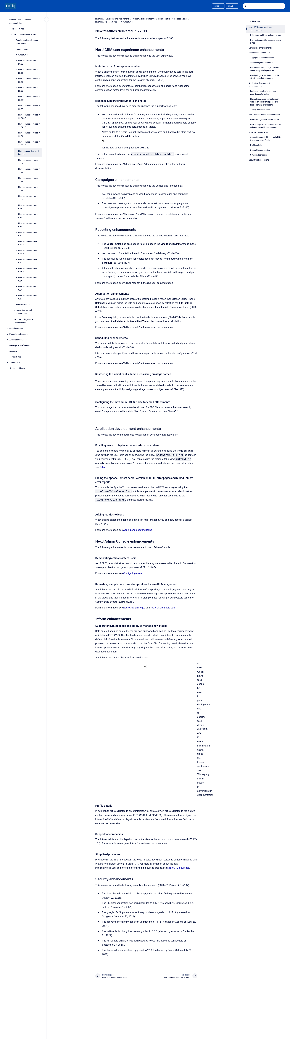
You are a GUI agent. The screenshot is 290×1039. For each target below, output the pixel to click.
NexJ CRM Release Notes (25, 34)
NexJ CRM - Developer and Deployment (112, 19)
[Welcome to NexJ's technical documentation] (7, 20)
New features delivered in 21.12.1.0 (29, 179)
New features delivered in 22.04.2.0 (29, 125)
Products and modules (19, 334)
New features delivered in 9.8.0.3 (29, 270)
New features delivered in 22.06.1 (29, 98)
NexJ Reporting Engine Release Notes (23, 321)
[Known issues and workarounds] (14, 310)
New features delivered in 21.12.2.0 (29, 170)
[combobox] (264, 6)
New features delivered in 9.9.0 (29, 207)
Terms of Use (15, 357)
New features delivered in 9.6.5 (29, 288)
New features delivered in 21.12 (29, 189)
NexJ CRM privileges (134, 607)
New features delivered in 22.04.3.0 (29, 116)
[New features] (14, 55)
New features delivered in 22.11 (29, 71)
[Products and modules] (7, 334)
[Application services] (7, 340)
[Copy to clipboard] (94, 49)
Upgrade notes (22, 49)
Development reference (19, 345)
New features (22, 55)
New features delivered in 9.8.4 (29, 225)
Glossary (13, 351)
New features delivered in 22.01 (29, 161)
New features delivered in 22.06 (29, 107)
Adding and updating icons (137, 529)
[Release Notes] (9, 29)
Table (102, 467)
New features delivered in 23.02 (29, 62)
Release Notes (18, 29)
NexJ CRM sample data (163, 607)
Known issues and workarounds (24, 312)
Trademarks (14, 362)
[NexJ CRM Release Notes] (12, 34)
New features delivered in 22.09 (29, 80)
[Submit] (246, 6)
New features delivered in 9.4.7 (29, 297)
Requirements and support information (27, 42)
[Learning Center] (7, 328)
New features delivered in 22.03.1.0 (29, 143)
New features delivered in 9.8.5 (29, 216)
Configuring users (132, 573)
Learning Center (16, 328)
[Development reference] (7, 345)
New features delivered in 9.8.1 (29, 261)
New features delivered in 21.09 (29, 198)
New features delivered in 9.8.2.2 (29, 243)
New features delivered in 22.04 (29, 134)
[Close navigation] (46, 19)
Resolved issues (23, 304)
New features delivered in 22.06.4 (29, 89)
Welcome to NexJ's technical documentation (21, 21)
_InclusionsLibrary (17, 368)
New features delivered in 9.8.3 (29, 234)
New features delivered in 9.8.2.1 (29, 252)
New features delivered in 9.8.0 (29, 279)
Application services (18, 340)
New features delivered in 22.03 (28, 152)
